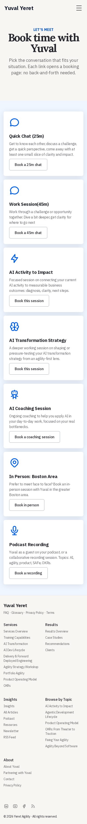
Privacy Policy (35, 613)
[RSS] (33, 806)
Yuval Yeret (15, 605)
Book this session (29, 301)
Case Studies (53, 638)
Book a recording (28, 573)
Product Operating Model (20, 679)
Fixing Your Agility (56, 740)
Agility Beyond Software (61, 746)
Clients (49, 650)
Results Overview (56, 631)
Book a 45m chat (28, 232)
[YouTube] (15, 806)
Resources (10, 725)
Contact (9, 779)
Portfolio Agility (14, 673)
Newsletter (11, 731)
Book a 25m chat (28, 164)
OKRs (7, 686)
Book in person (27, 505)
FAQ (6, 613)
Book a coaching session (34, 437)
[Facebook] (24, 806)
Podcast (9, 719)
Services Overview (16, 631)
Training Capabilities (17, 638)
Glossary (17, 613)
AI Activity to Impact (59, 706)
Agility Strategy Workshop (21, 667)
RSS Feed (10, 737)
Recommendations (57, 644)
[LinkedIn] (6, 806)
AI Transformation (16, 644)
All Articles (11, 712)
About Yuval (12, 767)
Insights (9, 706)
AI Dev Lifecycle (14, 650)
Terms (50, 613)
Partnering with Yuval (18, 773)
